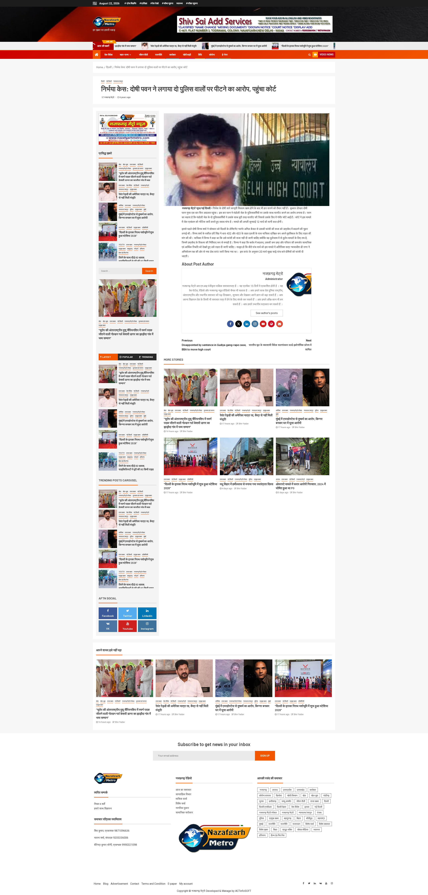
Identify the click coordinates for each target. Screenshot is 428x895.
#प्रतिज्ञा (143, 3)
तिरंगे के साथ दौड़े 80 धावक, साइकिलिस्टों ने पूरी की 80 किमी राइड (298, 45)
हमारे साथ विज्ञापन (103, 808)
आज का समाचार (183, 789)
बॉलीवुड (309, 818)
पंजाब (319, 812)
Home (97, 883)
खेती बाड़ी (187, 54)
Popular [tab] (127, 356)
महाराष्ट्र (321, 818)
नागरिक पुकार (182, 808)
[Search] (309, 54)
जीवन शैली (143, 54)
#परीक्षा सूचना (192, 3)
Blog (105, 883)
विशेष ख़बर (263, 829)
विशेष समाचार (324, 824)
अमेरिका (278, 410)
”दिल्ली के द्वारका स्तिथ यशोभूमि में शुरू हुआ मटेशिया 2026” (233, 45)
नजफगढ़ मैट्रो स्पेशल (196, 410)
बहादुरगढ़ (129, 229)
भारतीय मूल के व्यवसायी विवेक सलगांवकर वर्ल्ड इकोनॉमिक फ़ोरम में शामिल (280, 345)
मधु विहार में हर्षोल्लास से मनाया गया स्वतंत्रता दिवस (246, 484)
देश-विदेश (108, 54)
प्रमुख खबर (167, 414)
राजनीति (158, 54)
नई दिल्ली (109, 81)
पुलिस (316, 410)
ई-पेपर (225, 54)
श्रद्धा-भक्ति (287, 829)
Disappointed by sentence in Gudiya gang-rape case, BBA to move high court (214, 345)
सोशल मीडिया (302, 829)
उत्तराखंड (300, 789)
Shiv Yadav (188, 431)
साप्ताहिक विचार (183, 794)
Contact (134, 883)
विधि (200, 54)
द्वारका (306, 807)
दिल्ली (102, 81)
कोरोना (212, 54)
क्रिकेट (279, 795)
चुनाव (261, 801)
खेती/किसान (292, 795)
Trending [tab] (147, 356)
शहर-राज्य (124, 54)
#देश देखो (154, 3)
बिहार (299, 818)
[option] (128, 173)
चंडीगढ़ (326, 795)
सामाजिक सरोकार (184, 812)
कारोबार (172, 54)
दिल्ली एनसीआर (265, 807)
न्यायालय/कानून (118, 81)
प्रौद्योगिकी (190, 479)
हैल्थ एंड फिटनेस (123, 233)
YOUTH (122, 225)
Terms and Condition (153, 883)
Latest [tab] (106, 356)
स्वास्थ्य (179, 3)
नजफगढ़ (263, 789)
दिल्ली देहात (281, 807)
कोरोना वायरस (265, 795)
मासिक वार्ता (181, 798)
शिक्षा (275, 829)
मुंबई (277, 414)
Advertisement (119, 883)
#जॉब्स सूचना (167, 3)
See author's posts (267, 313)
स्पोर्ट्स (136, 229)
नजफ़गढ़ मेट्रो (109, 97)
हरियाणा (142, 229)
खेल (165, 410)
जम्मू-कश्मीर (286, 801)
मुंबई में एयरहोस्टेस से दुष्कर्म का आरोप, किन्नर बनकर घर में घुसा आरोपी (167, 45)
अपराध (278, 479)
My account (186, 883)
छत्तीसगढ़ (272, 801)
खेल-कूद (170, 410)
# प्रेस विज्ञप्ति (130, 3)
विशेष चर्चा (180, 803)
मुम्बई (261, 824)
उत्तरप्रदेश (287, 789)
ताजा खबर (178, 410)
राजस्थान (296, 824)
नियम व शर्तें (99, 804)
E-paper (172, 883)
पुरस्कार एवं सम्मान (209, 410)
